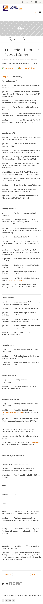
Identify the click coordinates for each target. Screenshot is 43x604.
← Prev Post (7, 574)
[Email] (20, 583)
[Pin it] (17, 583)
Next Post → (36, 574)
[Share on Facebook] (10, 583)
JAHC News (33, 59)
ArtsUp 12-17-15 (7, 77)
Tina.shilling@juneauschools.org (12, 412)
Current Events (25, 59)
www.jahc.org (35, 442)
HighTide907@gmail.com (17, 280)
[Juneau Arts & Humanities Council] (12, 8)
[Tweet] (14, 583)
